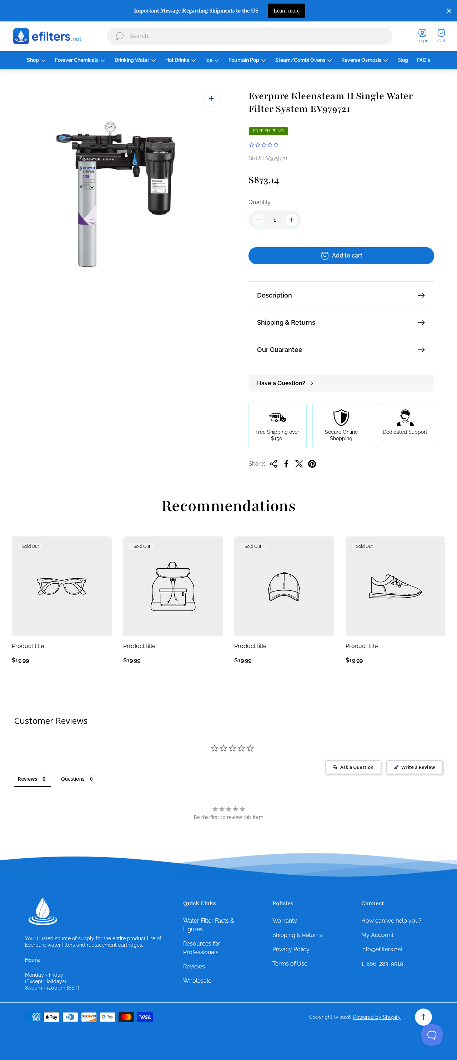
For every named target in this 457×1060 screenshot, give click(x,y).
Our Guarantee (279, 349)
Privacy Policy (291, 949)
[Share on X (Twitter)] (299, 464)
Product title (28, 646)
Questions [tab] (73, 778)
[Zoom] (211, 98)
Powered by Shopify (377, 1017)
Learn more (286, 11)
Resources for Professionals (201, 948)
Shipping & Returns (286, 322)
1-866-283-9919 (382, 963)
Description (274, 295)
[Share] (273, 464)
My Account (377, 935)
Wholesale (197, 980)
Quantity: (260, 202)
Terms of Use (289, 963)
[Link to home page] (43, 911)
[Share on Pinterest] (312, 464)
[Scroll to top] (423, 1017)
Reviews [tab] (27, 778)
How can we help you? (391, 920)
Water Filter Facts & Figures (208, 925)
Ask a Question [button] (356, 767)
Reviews (194, 966)
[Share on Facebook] (286, 464)
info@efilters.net (381, 949)
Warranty (284, 920)
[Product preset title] (62, 586)
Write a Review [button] (418, 767)
